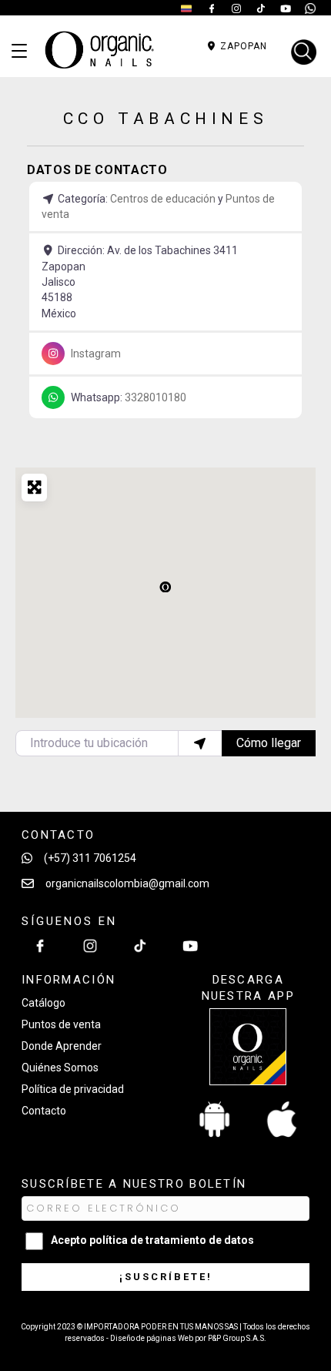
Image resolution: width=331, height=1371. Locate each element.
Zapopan (242, 46)
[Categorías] (19, 52)
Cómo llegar (268, 743)
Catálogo (43, 1003)
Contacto (44, 1111)
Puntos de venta (61, 1024)
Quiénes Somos (60, 1067)
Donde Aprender (62, 1046)
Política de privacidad (73, 1089)
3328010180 (155, 397)
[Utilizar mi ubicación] (200, 743)
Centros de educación (163, 199)
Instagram (96, 353)
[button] (165, 586)
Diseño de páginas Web (152, 1338)
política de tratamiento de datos (171, 1240)
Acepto (152, 1240)
